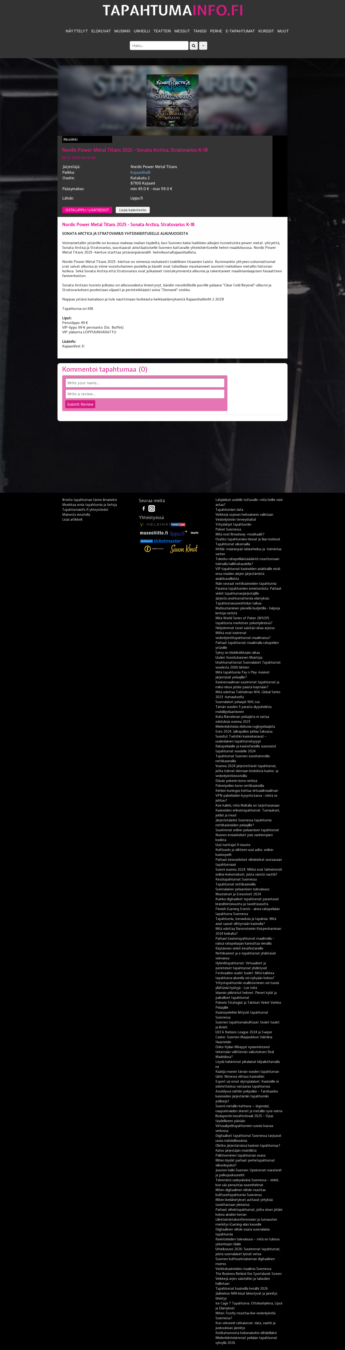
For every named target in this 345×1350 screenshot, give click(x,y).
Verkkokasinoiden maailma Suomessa (243, 1269)
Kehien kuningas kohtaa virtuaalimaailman (246, 790)
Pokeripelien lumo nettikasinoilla (239, 786)
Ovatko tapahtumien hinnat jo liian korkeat (247, 539)
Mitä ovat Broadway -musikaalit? (239, 534)
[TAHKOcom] (178, 524)
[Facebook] (144, 508)
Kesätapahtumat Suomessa (236, 879)
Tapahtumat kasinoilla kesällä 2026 (241, 1288)
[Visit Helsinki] (155, 524)
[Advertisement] (173, 459)
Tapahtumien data (229, 510)
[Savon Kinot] (184, 549)
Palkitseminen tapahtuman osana (240, 1155)
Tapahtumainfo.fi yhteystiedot (85, 510)
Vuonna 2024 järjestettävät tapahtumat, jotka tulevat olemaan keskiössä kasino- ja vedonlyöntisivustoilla (246, 771)
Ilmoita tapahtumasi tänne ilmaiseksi (89, 500)
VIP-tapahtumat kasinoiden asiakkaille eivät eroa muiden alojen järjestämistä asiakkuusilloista (247, 574)
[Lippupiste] (179, 532)
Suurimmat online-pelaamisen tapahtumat (247, 830)
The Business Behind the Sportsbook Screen (248, 1274)
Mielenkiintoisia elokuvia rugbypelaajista (245, 726)
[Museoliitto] (154, 532)
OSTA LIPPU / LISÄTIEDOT (87, 210)
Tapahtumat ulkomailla (232, 544)
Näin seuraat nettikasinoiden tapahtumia (245, 583)
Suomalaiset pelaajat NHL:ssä (237, 702)
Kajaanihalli (140, 172)
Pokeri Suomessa (228, 529)
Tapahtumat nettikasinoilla (235, 884)
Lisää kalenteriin (132, 210)
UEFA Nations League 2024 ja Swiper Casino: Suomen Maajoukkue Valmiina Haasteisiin (243, 1037)
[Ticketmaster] (168, 541)
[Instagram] (151, 508)
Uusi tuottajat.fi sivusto (232, 845)
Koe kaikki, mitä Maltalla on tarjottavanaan (247, 805)
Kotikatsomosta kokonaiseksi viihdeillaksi (246, 1333)
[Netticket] (146, 541)
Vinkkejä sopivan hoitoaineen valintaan (244, 514)
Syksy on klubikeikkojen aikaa (237, 652)
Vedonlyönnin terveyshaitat (235, 519)
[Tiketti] (194, 532)
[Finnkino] (154, 549)
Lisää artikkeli (72, 519)
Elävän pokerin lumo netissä (236, 781)
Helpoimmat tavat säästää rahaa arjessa (245, 628)
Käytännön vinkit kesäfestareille (239, 948)
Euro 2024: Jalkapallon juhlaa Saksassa (243, 731)
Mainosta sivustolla (76, 514)
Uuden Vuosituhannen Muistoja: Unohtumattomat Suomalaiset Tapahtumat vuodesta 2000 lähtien (248, 662)
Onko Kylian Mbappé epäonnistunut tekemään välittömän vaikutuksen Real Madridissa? (244, 1052)
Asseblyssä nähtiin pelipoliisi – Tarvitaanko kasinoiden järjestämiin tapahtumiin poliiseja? (246, 1096)
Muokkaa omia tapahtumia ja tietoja (89, 505)
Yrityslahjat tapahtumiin (233, 524)
